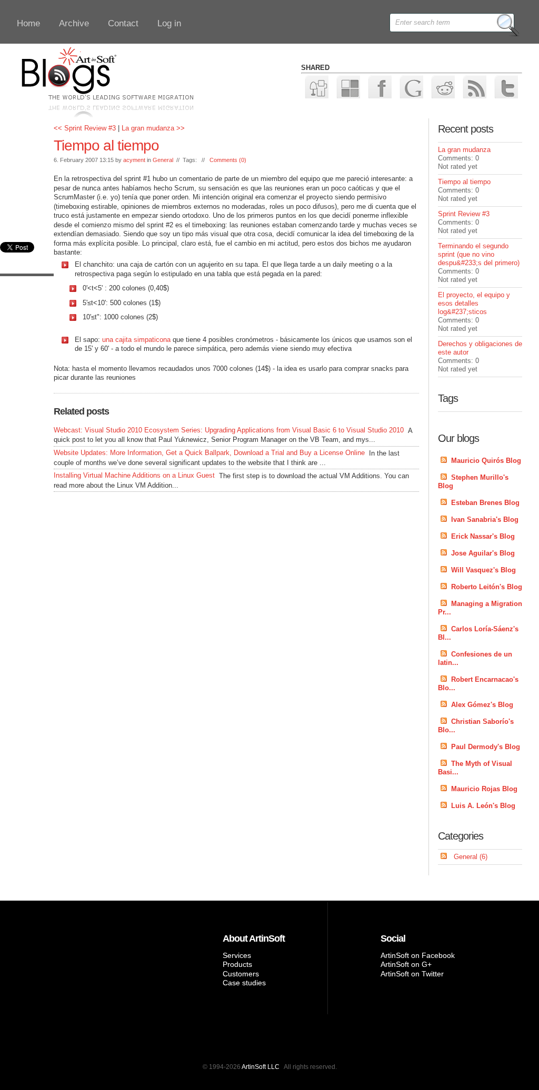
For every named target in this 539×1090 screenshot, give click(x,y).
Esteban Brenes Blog (485, 503)
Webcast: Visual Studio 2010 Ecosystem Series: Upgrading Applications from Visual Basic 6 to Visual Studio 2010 (229, 430)
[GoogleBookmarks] (410, 86)
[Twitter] (505, 86)
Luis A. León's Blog (483, 806)
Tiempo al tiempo (106, 145)
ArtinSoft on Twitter (412, 974)
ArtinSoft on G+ (406, 964)
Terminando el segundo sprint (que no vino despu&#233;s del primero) (479, 254)
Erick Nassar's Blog (483, 536)
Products (237, 964)
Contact (123, 23)
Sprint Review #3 (464, 214)
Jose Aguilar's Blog (483, 553)
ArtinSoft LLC (261, 1067)
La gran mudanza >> (153, 128)
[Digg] (316, 86)
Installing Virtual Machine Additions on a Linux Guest (134, 475)
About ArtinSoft (254, 938)
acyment (134, 160)
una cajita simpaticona (136, 340)
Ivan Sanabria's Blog (484, 519)
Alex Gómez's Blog (482, 705)
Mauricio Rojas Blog (484, 789)
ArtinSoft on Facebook (418, 955)
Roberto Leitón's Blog (486, 587)
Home (28, 23)
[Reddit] (442, 86)
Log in (169, 23)
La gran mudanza (464, 150)
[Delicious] (347, 86)
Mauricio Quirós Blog (486, 461)
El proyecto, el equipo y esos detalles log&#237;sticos (474, 303)
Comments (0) (227, 160)
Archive (74, 23)
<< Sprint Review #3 (85, 128)
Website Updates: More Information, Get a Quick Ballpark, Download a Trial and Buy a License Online (209, 453)
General (163, 160)
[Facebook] (379, 86)
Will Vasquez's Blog (483, 570)
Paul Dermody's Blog (485, 747)
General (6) (470, 857)
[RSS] (474, 86)
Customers (241, 974)
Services (237, 955)
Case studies (244, 982)
